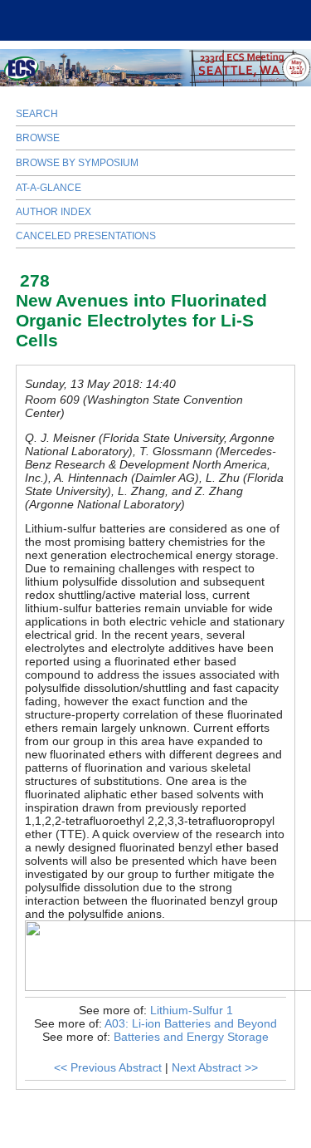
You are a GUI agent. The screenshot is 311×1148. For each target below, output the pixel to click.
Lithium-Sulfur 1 (191, 1010)
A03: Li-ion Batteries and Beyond (190, 1023)
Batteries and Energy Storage (191, 1036)
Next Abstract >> (215, 1067)
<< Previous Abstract (108, 1067)
